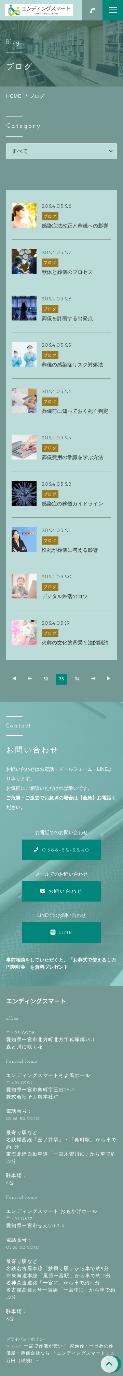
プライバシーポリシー (26, 1339)
